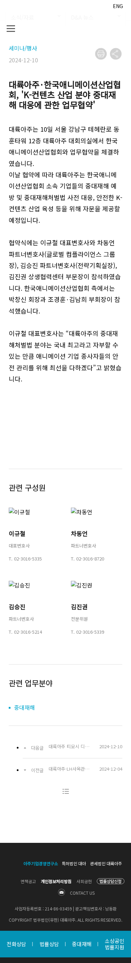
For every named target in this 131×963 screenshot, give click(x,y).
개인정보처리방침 (56, 881)
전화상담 (16, 944)
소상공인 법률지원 (114, 944)
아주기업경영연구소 (40, 863)
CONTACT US (82, 893)
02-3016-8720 (90, 558)
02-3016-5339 (90, 631)
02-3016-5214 (28, 631)
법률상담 (49, 944)
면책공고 (28, 881)
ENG (118, 5)
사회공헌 (84, 881)
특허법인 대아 (74, 863)
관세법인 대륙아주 (106, 863)
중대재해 (82, 944)
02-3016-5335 (28, 558)
